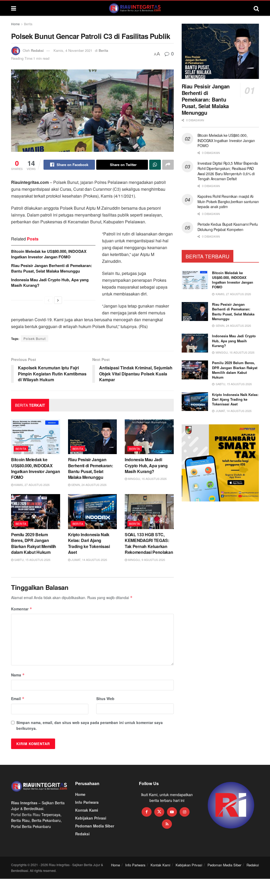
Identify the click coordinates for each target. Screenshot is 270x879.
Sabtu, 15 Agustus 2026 (31, 559)
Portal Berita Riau (25, 814)
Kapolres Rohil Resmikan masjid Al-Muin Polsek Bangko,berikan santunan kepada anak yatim (228, 201)
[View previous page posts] (48, 300)
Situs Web (105, 698)
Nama (18, 674)
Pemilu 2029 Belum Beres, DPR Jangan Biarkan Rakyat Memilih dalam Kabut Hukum (33, 543)
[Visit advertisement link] (231, 805)
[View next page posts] (58, 300)
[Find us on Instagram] (185, 812)
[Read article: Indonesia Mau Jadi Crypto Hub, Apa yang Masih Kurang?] (149, 436)
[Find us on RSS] (167, 824)
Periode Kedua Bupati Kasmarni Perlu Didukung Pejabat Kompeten (227, 227)
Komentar (21, 608)
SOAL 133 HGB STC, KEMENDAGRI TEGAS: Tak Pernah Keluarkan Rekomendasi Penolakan (149, 543)
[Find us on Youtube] (172, 812)
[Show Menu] (13, 8)
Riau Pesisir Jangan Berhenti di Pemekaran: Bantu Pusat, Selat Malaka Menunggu (51, 268)
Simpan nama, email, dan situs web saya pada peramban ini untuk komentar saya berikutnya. (89, 725)
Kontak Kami (86, 810)
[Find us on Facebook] (147, 812)
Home (15, 24)
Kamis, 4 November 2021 (73, 50)
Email (18, 698)
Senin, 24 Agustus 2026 (88, 485)
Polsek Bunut (34, 338)
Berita (28, 24)
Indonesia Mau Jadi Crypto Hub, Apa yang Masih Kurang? (50, 282)
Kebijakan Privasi (90, 818)
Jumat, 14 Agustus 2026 (88, 559)
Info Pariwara (87, 802)
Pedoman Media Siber (94, 825)
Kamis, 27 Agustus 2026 (31, 485)
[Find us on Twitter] (159, 812)
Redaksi (37, 50)
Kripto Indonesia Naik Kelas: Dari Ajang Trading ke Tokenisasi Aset (89, 543)
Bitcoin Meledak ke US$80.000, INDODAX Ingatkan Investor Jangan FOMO (48, 254)
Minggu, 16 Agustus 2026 (147, 478)
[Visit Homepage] (135, 8)
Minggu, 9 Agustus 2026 (146, 559)
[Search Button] (256, 8)
